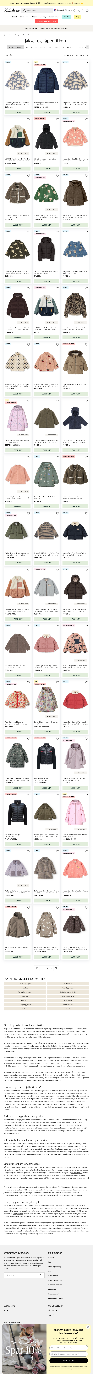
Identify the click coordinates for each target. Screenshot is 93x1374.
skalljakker (8, 1066)
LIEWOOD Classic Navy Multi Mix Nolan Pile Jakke (21, 159)
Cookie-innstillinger (55, 1298)
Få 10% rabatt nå (68, 1361)
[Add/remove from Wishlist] (28, 63)
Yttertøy (16, 34)
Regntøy (25, 996)
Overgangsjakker (25, 1005)
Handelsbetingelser (55, 1280)
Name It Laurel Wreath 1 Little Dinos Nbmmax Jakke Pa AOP (54, 497)
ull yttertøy (76, 1154)
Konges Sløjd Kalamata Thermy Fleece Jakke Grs (50, 440)
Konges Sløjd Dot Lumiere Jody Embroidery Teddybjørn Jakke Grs (27, 384)
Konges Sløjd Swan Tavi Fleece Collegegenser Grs (22, 103)
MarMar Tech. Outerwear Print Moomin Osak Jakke (51, 947)
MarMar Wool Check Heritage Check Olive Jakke (50, 891)
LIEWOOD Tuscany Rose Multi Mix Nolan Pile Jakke (22, 609)
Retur (50, 1271)
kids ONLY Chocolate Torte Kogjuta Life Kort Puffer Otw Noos (55, 271)
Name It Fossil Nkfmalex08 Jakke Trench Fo (19, 947)
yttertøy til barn (30, 1080)
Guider (6, 1310)
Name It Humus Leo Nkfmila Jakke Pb (75, 328)
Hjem (5, 34)
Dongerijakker (18, 1213)
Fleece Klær (68, 1000)
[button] (87, 10)
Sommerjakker (68, 1005)
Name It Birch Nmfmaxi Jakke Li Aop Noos (48, 722)
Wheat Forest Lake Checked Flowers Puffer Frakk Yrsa (23, 778)
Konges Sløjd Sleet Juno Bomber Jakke (47, 609)
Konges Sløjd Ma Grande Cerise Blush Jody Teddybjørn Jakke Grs (56, 384)
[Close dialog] (88, 1327)
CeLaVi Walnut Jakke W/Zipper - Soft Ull (19, 666)
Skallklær (25, 1009)
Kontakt (51, 1257)
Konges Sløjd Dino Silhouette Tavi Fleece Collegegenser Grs (25, 271)
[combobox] (37, 10)
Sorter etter (69, 55)
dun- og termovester (53, 1101)
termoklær (62, 1190)
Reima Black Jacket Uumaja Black (45, 159)
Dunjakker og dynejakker (68, 992)
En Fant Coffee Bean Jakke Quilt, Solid (18, 328)
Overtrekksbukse (68, 996)
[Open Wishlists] (83, 10)
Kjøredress (25, 988)
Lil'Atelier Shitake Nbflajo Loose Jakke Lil (19, 215)
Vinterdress (68, 984)
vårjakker (7, 1037)
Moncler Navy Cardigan (41, 778)
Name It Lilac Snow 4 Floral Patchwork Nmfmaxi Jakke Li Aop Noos (28, 440)
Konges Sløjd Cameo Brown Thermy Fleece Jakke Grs (23, 497)
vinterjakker (22, 1037)
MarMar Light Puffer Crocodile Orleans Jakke (49, 835)
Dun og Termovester (25, 992)
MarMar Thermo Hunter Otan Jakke (17, 553)
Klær (10, 34)
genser (55, 1066)
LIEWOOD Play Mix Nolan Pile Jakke (46, 328)
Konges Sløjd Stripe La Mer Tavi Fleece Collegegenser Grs (53, 553)
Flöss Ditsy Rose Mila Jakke (14, 722)
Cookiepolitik (53, 1289)
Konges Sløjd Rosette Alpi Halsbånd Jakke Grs (50, 666)
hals (55, 1107)
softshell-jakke (76, 1172)
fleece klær (85, 1231)
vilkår (41, 1260)
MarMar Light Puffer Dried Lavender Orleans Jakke (22, 891)
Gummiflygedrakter (68, 988)
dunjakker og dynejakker (41, 1104)
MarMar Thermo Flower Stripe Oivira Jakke (77, 947)
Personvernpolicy (55, 1285)
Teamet (51, 1315)
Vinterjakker (68, 1009)
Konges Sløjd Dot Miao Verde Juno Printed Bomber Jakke (53, 215)
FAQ (49, 1262)
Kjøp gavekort (53, 1294)
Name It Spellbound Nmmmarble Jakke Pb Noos (50, 103)
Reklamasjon (53, 1276)
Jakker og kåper (26, 34)
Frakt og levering (54, 1266)
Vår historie (52, 1310)
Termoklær (25, 1000)
